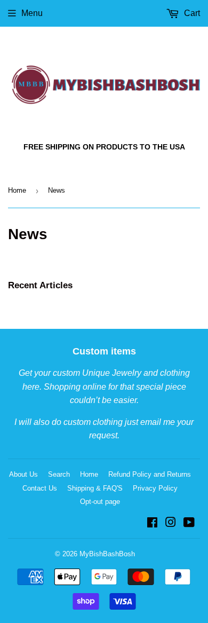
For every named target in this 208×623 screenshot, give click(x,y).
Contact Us (39, 488)
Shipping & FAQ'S (95, 488)
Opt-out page (100, 502)
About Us (23, 474)
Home (17, 190)
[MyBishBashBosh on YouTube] (189, 523)
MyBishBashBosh (107, 554)
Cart (191, 13)
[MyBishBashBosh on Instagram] (170, 523)
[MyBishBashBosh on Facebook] (152, 523)
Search (59, 474)
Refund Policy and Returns (149, 474)
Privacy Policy (155, 488)
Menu (32, 13)
